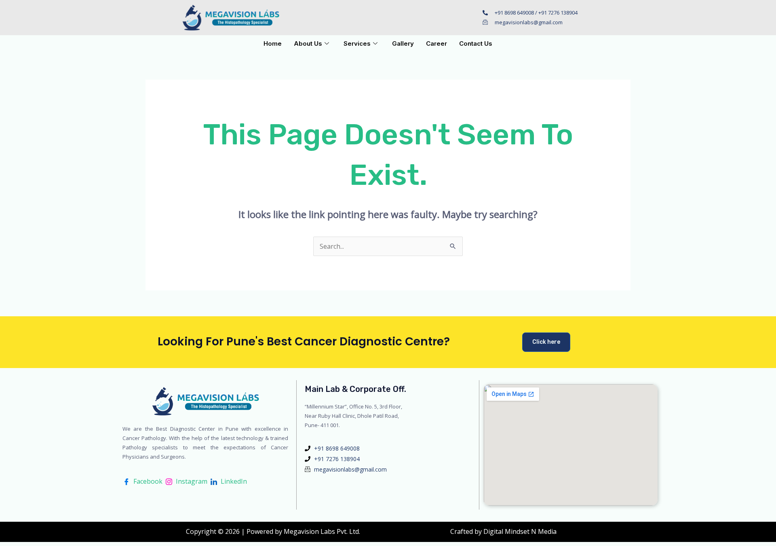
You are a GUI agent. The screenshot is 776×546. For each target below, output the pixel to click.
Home (273, 43)
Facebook (147, 481)
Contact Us (475, 43)
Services (357, 43)
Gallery (403, 43)
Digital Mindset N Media (520, 531)
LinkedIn (233, 481)
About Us (308, 43)
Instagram (190, 481)
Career (436, 43)
